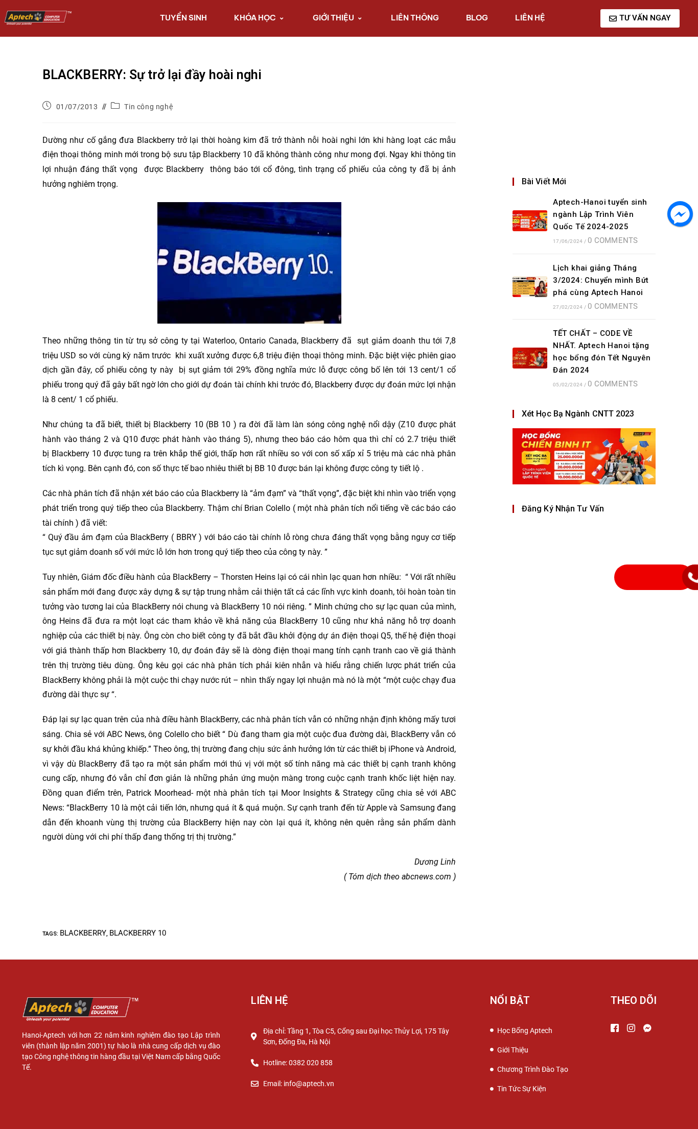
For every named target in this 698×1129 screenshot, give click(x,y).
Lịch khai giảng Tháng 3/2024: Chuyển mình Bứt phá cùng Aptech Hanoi (600, 280)
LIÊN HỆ (530, 17)
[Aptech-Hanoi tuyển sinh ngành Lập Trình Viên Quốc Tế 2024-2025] (530, 220)
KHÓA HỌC (255, 17)
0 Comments (613, 240)
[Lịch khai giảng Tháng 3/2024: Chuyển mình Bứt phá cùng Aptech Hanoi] (530, 286)
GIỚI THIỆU (333, 17)
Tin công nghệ (148, 107)
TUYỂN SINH (183, 17)
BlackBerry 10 (137, 933)
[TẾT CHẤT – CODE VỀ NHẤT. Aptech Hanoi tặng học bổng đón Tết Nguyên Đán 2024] (530, 358)
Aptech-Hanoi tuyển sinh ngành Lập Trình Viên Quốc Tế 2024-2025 (600, 214)
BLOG (477, 17)
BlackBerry (83, 933)
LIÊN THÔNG (415, 17)
